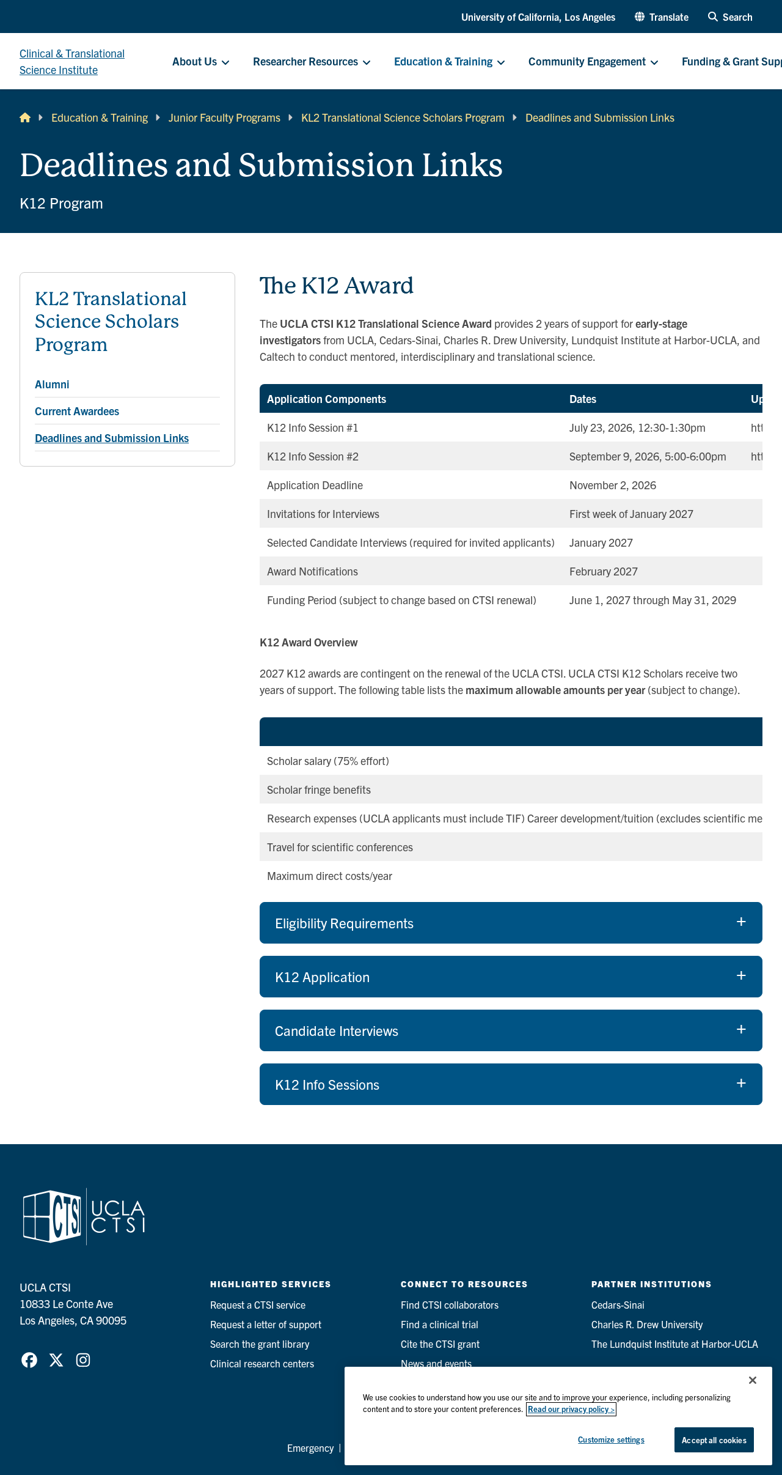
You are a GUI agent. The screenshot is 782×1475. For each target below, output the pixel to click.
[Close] (752, 1380)
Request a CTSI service (257, 1304)
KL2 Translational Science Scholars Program (403, 117)
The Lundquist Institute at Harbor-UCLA (674, 1343)
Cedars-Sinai (618, 1304)
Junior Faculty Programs (224, 117)
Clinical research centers (262, 1363)
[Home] (25, 117)
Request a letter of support (265, 1324)
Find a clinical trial (439, 1324)
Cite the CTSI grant (440, 1343)
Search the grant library (259, 1343)
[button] (661, 16)
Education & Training (99, 117)
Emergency (310, 1447)
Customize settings (611, 1439)
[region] (558, 1416)
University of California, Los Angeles (538, 16)
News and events (436, 1363)
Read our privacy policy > (571, 1409)
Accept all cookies (714, 1440)
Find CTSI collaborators (450, 1304)
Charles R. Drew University (647, 1324)
